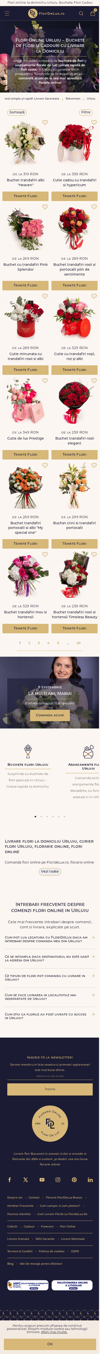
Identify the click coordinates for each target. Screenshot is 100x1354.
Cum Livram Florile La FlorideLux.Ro (62, 1214)
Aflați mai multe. (54, 1332)
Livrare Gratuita (18, 1239)
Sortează (17, 112)
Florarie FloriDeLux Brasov (64, 1198)
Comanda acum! (50, 715)
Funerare (47, 1226)
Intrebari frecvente (20, 1206)
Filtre (86, 112)
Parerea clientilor (19, 1214)
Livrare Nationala (73, 1239)
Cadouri (29, 1226)
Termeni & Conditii (20, 1251)
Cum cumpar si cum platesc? (60, 1206)
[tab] (35, 817)
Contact (34, 1198)
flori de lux (46, 13)
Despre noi (15, 1198)
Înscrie (50, 1089)
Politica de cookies (52, 1251)
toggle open (6, 13)
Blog (10, 1264)
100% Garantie (45, 1239)
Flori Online (67, 1226)
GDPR (75, 1251)
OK (50, 1344)
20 (79, 643)
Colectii (12, 1226)
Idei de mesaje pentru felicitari (41, 1264)
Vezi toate (50, 872)
